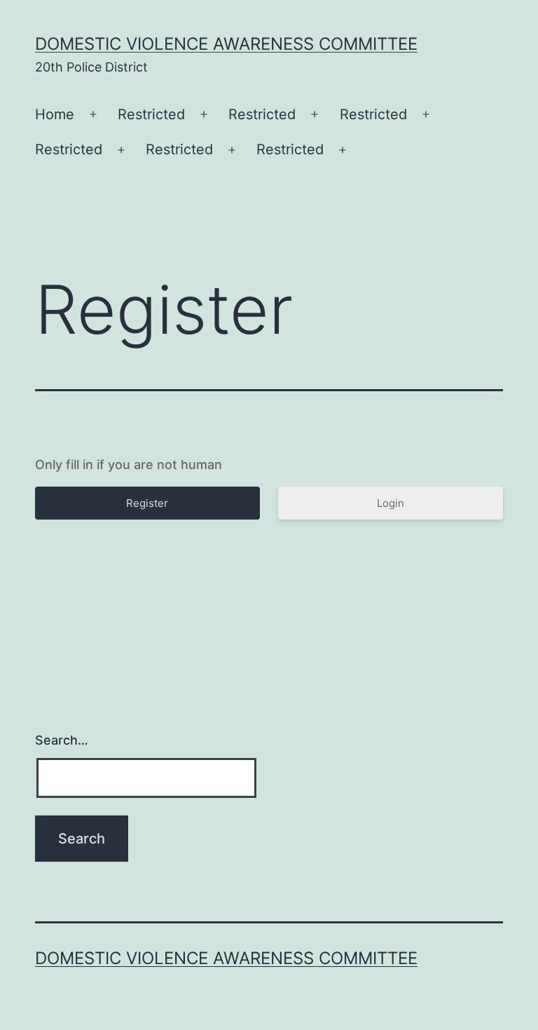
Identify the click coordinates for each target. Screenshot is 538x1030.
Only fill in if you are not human (128, 464)
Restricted (151, 114)
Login (390, 503)
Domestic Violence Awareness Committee (226, 44)
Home (54, 114)
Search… (61, 740)
